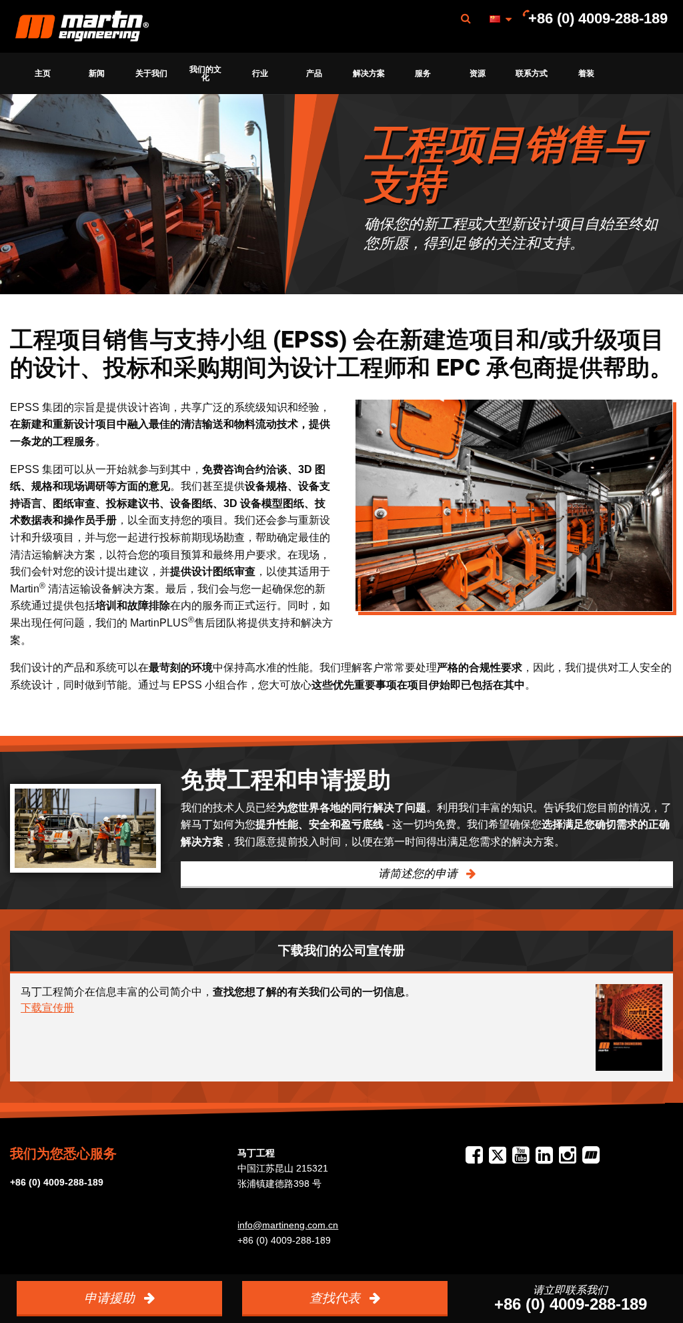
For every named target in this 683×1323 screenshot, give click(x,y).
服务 (423, 73)
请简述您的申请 (419, 873)
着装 (586, 73)
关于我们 (151, 73)
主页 (43, 73)
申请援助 (111, 1298)
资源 (478, 73)
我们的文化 (205, 73)
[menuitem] (82, 26)
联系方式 (532, 73)
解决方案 (369, 73)
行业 (260, 73)
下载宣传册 (47, 1007)
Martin (82, 26)
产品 (314, 73)
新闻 (97, 73)
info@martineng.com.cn (287, 1225)
